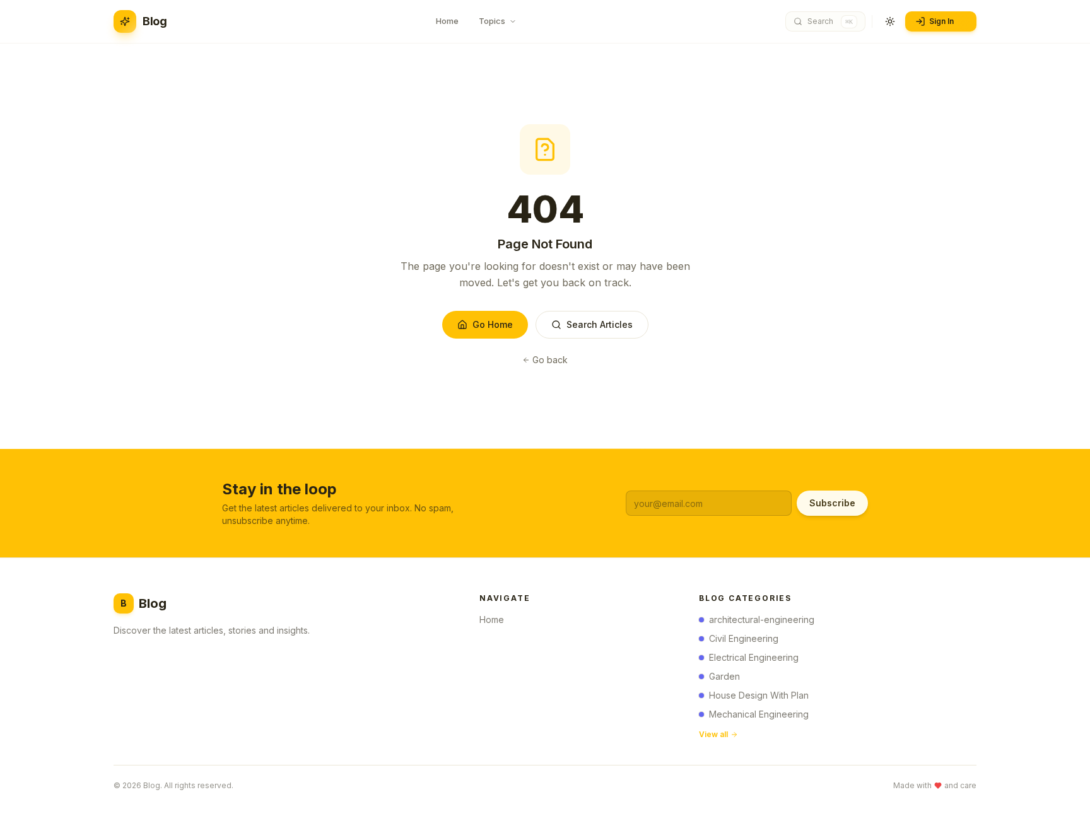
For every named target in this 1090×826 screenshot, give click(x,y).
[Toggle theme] (890, 21)
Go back (550, 359)
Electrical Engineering (754, 657)
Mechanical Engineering (759, 714)
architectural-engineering (761, 619)
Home (491, 619)
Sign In (941, 21)
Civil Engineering (743, 638)
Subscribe (832, 502)
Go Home (492, 324)
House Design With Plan (759, 695)
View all (713, 734)
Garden (724, 676)
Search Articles (599, 324)
